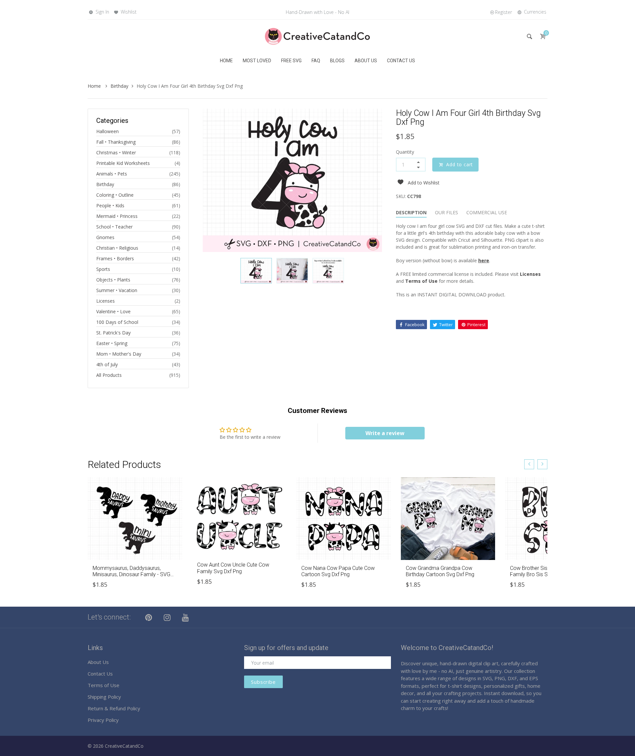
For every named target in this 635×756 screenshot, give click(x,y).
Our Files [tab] (446, 212)
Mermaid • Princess (117, 216)
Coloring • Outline (115, 195)
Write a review (384, 433)
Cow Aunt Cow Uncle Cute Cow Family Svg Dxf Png (233, 568)
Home (95, 86)
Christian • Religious (117, 248)
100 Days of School (117, 322)
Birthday (119, 86)
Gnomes (105, 237)
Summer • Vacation (116, 290)
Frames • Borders (115, 258)
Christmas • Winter (116, 152)
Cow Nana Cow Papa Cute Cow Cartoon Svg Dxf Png (338, 571)
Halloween (107, 131)
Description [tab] (411, 212)
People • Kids (110, 205)
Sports (103, 269)
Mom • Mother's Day (118, 354)
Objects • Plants (113, 280)
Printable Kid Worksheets (123, 163)
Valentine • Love (113, 311)
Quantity (405, 152)
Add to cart (459, 164)
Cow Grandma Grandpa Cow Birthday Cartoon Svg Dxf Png (440, 571)
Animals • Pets (111, 174)
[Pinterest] (148, 617)
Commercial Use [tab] (486, 212)
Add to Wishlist (424, 182)
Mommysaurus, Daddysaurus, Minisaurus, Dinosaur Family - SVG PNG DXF (131, 574)
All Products (109, 375)
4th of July (107, 364)
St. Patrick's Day (113, 332)
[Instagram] (167, 617)
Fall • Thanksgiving (116, 142)
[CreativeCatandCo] (317, 36)
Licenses (105, 301)
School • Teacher (114, 227)
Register (503, 12)
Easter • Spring (111, 343)
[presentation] (529, 464)
